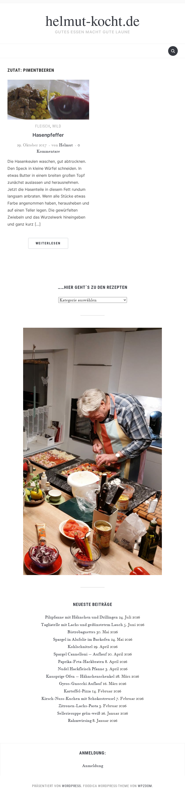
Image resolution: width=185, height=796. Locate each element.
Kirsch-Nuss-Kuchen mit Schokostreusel (78, 698)
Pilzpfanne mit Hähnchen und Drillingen (81, 617)
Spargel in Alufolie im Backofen (81, 639)
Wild (56, 126)
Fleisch (42, 126)
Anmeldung (92, 765)
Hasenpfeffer (48, 135)
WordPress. (72, 786)
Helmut (66, 144)
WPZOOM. (145, 786)
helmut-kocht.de (93, 20)
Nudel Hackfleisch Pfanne (81, 668)
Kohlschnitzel (80, 646)
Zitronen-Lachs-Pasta (78, 705)
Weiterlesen (48, 243)
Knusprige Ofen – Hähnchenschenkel (80, 676)
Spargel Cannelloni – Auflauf (80, 654)
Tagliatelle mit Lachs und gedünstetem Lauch (82, 624)
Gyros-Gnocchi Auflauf (80, 683)
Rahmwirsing (80, 720)
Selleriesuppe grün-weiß (78, 713)
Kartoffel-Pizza (77, 691)
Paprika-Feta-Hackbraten (81, 661)
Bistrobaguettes (81, 631)
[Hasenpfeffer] (48, 99)
